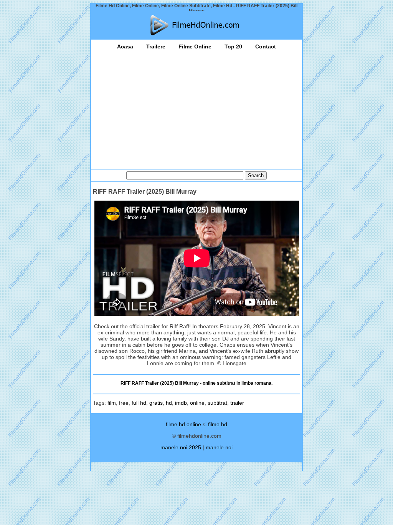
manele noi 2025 (180, 447)
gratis (156, 403)
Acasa (125, 46)
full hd (139, 403)
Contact (265, 46)
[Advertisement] (196, 107)
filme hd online (183, 424)
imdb (181, 403)
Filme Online (194, 46)
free (124, 403)
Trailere (155, 46)
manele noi (219, 447)
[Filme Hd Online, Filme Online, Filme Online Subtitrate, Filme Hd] (196, 25)
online (197, 403)
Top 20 (233, 46)
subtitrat (217, 403)
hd (169, 403)
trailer (237, 403)
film (111, 403)
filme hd (217, 424)
